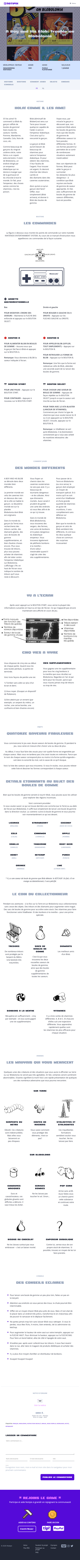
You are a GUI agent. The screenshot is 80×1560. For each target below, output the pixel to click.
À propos (54, 1545)
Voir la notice (40, 1405)
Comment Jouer (38, 82)
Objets (53, 82)
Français (15, 1423)
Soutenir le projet (41, 1545)
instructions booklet (34, 1423)
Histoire (8, 82)
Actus (25, 1545)
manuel (44, 1423)
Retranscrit (9, 1426)
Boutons (21, 82)
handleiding (23, 1423)
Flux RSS (26, 1548)
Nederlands (60, 1423)
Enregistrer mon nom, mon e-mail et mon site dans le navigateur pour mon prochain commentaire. (39, 1468)
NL (43, 88)
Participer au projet (39, 1549)
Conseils (8, 84)
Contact (53, 1548)
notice (67, 1423)
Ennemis (65, 82)
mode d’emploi (51, 1423)
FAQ (36, 1552)
